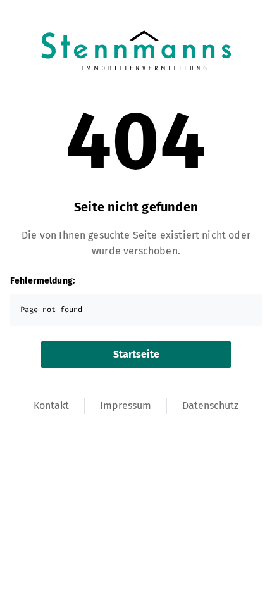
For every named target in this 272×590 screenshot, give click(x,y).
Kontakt (51, 405)
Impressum (125, 405)
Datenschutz (210, 405)
